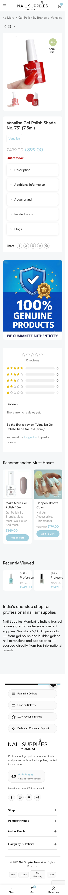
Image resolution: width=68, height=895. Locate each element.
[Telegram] (37, 797)
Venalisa (56, 17)
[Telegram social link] (46, 246)
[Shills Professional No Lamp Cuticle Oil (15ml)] (11, 579)
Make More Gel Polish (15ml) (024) (16, 507)
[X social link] (26, 246)
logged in (30, 437)
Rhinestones (44, 521)
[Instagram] (20, 797)
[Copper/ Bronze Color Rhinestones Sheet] (48, 484)
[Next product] (14, 26)
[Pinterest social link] (33, 246)
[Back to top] (53, 683)
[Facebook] (11, 797)
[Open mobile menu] (4, 6)
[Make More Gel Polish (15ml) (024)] (17, 484)
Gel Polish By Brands (33, 17)
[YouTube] (29, 797)
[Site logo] (33, 5)
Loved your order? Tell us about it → (28, 788)
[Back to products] (9, 26)
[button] (17, 537)
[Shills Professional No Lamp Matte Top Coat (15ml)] (42, 579)
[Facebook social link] (19, 246)
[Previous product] (5, 26)
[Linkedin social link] (40, 246)
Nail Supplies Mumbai (31, 862)
